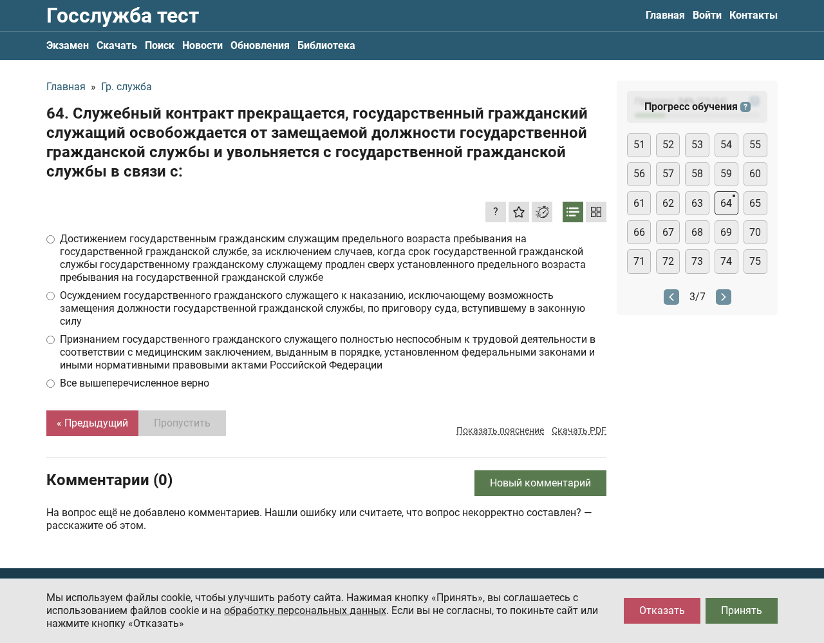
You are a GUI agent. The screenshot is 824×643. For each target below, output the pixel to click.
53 (697, 145)
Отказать (662, 610)
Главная (665, 15)
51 (639, 145)
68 (697, 232)
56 (639, 174)
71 (639, 261)
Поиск (159, 45)
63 (697, 203)
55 (755, 145)
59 (726, 174)
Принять (741, 610)
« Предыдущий (92, 423)
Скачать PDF (579, 430)
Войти (707, 15)
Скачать (117, 45)
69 (726, 232)
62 (668, 203)
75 (755, 261)
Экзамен (67, 45)
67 (668, 232)
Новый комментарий (540, 483)
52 (668, 145)
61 (639, 203)
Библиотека (326, 45)
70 (755, 232)
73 (697, 261)
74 (726, 261)
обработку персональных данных (305, 610)
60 (755, 174)
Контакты (753, 15)
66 (639, 232)
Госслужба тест (122, 15)
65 (755, 203)
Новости (202, 45)
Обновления (260, 45)
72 (668, 261)
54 (726, 145)
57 (668, 174)
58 (697, 174)
